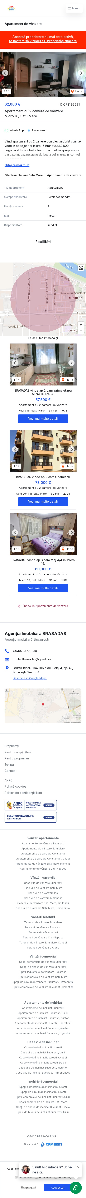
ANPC (9, 780)
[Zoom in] (81, 325)
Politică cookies (15, 786)
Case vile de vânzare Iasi (43, 893)
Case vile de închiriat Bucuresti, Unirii (43, 1052)
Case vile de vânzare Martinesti (43, 898)
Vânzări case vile (43, 877)
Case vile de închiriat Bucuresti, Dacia (43, 1062)
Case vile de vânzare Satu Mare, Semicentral (43, 908)
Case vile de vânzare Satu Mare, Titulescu (43, 903)
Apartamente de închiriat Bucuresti (43, 1008)
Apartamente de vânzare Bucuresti (43, 843)
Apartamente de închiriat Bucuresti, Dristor (43, 1018)
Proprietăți (12, 746)
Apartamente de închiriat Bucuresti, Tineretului (43, 1023)
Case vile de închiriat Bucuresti (43, 1047)
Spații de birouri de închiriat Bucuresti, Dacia (43, 1107)
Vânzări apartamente (43, 838)
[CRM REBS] (51, 1144)
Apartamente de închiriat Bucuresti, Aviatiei (43, 1028)
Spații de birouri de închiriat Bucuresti (43, 1091)
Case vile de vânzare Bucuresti (43, 882)
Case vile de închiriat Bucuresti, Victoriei (43, 1067)
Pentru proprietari (17, 758)
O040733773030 (25, 651)
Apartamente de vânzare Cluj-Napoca (43, 868)
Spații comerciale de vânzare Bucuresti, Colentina (43, 987)
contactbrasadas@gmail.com (32, 659)
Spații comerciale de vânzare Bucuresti (43, 961)
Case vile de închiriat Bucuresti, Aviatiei (43, 1057)
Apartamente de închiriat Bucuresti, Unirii (43, 1013)
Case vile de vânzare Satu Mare (43, 888)
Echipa (9, 764)
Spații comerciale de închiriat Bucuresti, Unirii (43, 1097)
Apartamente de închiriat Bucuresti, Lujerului (43, 1033)
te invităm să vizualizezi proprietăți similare (43, 41)
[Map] (43, 299)
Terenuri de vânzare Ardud (43, 947)
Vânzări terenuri (43, 917)
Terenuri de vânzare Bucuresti (43, 927)
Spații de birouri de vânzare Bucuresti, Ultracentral (43, 982)
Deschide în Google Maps (30, 678)
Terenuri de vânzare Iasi (43, 932)
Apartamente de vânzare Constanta (43, 853)
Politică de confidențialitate (23, 792)
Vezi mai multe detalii (43, 419)
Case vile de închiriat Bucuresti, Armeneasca (43, 1072)
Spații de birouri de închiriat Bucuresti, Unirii (43, 1112)
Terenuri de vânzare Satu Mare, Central (43, 942)
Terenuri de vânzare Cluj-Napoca (43, 937)
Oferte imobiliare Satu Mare (24, 175)
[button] (5, 73)
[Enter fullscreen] (81, 268)
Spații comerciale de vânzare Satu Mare (43, 977)
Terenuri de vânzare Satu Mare (43, 922)
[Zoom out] (81, 331)
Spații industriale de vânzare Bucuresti (43, 971)
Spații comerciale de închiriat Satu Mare (43, 1102)
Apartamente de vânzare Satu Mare (43, 848)
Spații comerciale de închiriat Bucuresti (43, 1086)
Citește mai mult (17, 165)
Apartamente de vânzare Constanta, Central (43, 858)
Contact (10, 770)
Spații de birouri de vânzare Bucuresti (43, 966)
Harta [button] (78, 91)
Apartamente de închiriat (43, 1002)
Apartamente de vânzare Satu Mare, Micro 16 (43, 863)
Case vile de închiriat (43, 1042)
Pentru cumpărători (18, 752)
